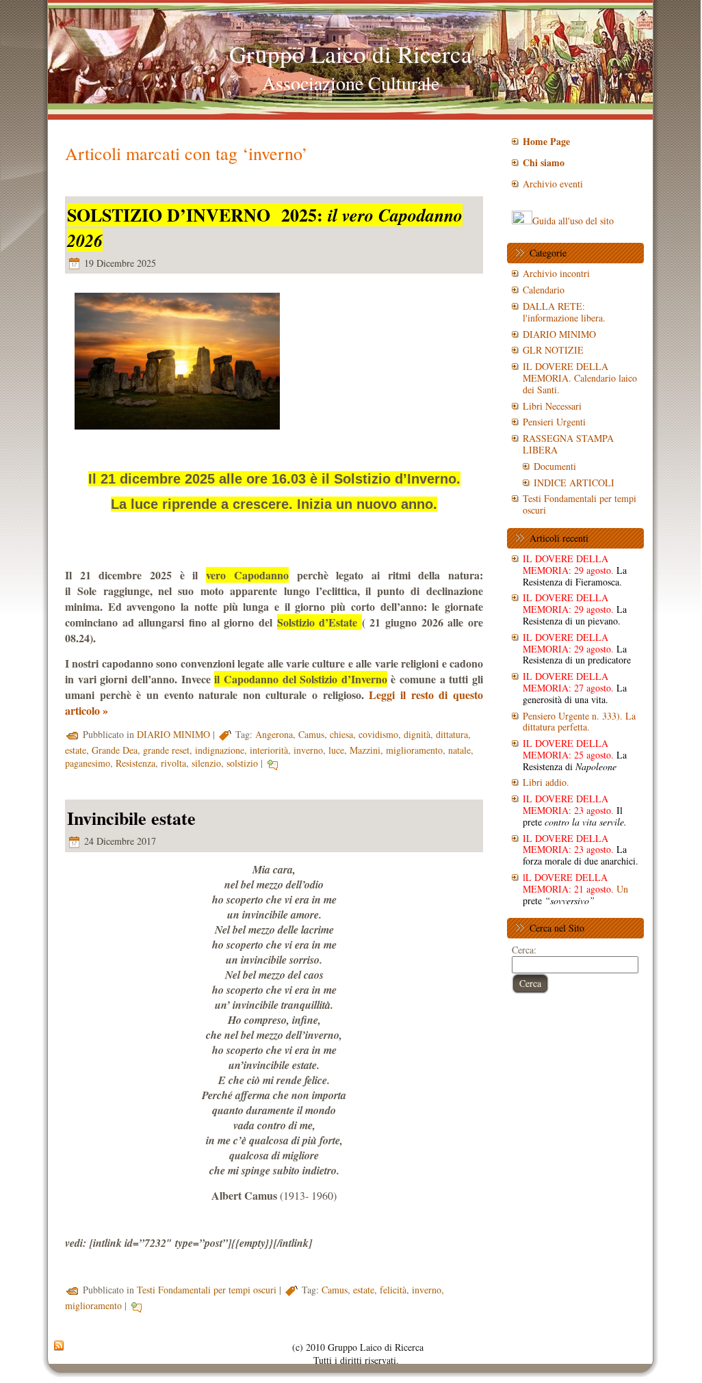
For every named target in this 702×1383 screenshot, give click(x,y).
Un (575, 889)
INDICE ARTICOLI (574, 482)
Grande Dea (115, 749)
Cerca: (524, 949)
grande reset (166, 749)
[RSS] (58, 1346)
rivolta (173, 762)
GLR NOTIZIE (553, 349)
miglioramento (414, 749)
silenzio (206, 762)
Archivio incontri (556, 273)
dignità (417, 734)
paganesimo (87, 762)
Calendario (543, 289)
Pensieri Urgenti (554, 421)
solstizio (242, 762)
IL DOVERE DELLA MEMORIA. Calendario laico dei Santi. (580, 378)
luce (336, 749)
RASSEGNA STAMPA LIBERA (568, 444)
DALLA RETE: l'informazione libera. (564, 312)
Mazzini (365, 749)
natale (459, 749)
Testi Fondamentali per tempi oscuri (206, 1289)
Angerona (274, 734)
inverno (308, 749)
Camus (311, 734)
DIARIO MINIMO (173, 734)
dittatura (452, 734)
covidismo (378, 734)
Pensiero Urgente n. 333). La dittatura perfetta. (579, 721)
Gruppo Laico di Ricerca (350, 54)
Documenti (555, 466)
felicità (393, 1289)
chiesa (341, 734)
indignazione (219, 749)
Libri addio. (546, 782)
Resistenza (135, 762)
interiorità (269, 749)
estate (75, 749)
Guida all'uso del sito (573, 220)
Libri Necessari (552, 405)
